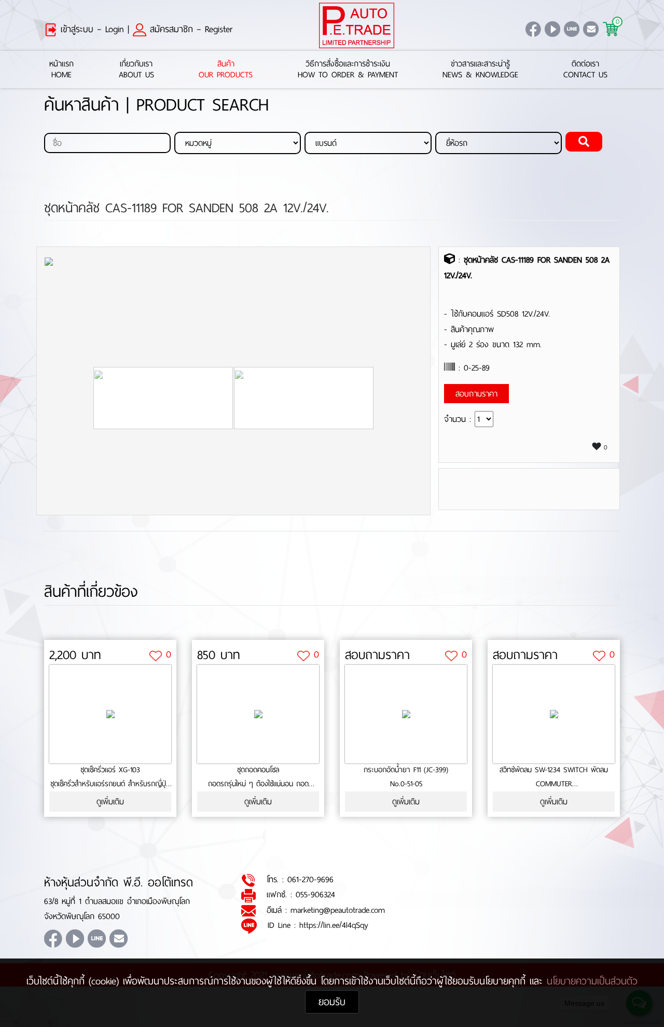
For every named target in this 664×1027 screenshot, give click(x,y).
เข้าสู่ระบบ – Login (90, 29)
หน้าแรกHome (61, 69)
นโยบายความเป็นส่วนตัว (592, 981)
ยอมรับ (332, 1001)
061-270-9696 (310, 879)
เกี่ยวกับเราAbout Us (136, 69)
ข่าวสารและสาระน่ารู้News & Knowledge (480, 69)
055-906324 (315, 894)
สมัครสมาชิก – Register (189, 29)
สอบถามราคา (377, 655)
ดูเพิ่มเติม (110, 802)
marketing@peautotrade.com (337, 910)
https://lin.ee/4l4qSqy (333, 925)
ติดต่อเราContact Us (585, 69)
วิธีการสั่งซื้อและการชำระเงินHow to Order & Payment (348, 69)
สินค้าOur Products (226, 69)
